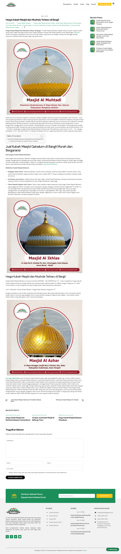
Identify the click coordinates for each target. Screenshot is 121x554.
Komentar (10, 440)
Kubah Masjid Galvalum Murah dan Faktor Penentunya (104, 29)
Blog (87, 4)
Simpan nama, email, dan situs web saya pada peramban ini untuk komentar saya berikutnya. (38, 472)
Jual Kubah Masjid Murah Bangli (41, 25)
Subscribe (104, 496)
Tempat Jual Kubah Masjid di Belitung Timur (43, 419)
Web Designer (10, 23)
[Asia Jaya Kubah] (11, 6)
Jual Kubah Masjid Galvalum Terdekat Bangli (18, 25)
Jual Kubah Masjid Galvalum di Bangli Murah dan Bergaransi (25, 139)
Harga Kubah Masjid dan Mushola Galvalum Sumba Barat (18, 419)
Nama (9, 463)
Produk (76, 4)
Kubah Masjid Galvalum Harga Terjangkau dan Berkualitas (104, 43)
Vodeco (84, 550)
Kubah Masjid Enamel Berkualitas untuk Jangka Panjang (104, 22)
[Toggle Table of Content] (41, 136)
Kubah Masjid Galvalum (24, 23)
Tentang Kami (67, 4)
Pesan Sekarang (105, 4)
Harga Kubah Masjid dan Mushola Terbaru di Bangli (32, 19)
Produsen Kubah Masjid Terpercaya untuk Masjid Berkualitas (104, 50)
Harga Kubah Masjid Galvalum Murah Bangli (68, 23)
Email (49, 463)
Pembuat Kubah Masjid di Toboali (67, 400)
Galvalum (77, 33)
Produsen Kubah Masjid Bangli (60, 25)
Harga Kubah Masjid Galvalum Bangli (44, 23)
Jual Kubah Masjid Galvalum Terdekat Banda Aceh (26, 400)
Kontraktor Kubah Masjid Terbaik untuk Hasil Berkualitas (104, 36)
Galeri (82, 4)
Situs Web (10, 468)
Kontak (93, 4)
